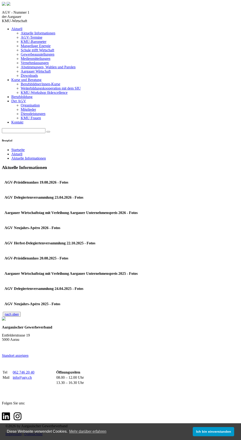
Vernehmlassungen (35, 63)
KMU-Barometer (33, 42)
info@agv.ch (22, 377)
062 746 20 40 (23, 372)
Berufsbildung (21, 97)
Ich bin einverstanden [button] (213, 431)
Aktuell (16, 29)
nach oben (12, 314)
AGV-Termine (31, 37)
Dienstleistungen (33, 114)
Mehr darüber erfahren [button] (87, 431)
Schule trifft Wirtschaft (37, 50)
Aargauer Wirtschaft (36, 71)
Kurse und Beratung (26, 80)
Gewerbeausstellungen (37, 54)
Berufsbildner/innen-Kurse (40, 84)
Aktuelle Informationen (38, 33)
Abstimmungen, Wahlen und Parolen (48, 67)
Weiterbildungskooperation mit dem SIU (51, 88)
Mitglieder (28, 109)
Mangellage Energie (36, 46)
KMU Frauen (31, 118)
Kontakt (17, 122)
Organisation (30, 105)
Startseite (18, 150)
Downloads (29, 76)
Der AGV (18, 101)
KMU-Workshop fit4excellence (44, 92)
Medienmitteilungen (35, 59)
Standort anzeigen (15, 356)
